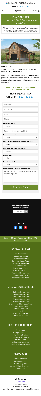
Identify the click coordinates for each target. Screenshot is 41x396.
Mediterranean (20, 266)
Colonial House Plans (20, 254)
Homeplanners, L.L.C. (20, 332)
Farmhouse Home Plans (20, 263)
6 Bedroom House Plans (21, 301)
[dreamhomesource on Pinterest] (25, 227)
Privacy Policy (5, 389)
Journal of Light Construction (20, 366)
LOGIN (34, 11)
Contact (24, 240)
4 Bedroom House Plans (21, 297)
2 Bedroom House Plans (21, 292)
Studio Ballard (20, 340)
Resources (22, 238)
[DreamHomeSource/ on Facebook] (15, 227)
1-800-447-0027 (20, 7)
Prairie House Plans (20, 268)
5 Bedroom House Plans (21, 299)
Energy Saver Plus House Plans (20, 304)
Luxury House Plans (20, 306)
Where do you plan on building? (14, 148)
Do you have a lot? (9, 135)
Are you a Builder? (9, 123)
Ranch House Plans (20, 270)
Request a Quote (20, 187)
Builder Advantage (20, 361)
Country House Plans (20, 256)
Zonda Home (20, 368)
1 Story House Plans (20, 313)
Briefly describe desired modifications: (17, 169)
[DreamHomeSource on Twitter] (20, 227)
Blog (30, 238)
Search (6, 238)
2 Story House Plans (20, 316)
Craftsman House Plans (20, 259)
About (16, 240)
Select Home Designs (20, 335)
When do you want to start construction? (18, 142)
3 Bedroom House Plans (21, 294)
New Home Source (20, 359)
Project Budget (8, 155)
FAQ (35, 238)
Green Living (20, 330)
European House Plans (20, 261)
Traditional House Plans (21, 273)
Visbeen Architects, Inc (20, 342)
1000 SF (20, 311)
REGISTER (26, 11)
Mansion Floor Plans (20, 309)
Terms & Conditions (17, 389)
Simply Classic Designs (20, 337)
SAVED (19, 11)
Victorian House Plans (20, 278)
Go (26, 211)
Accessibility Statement (33, 389)
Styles (13, 238)
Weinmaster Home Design (20, 344)
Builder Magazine (20, 363)
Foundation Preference (11, 162)
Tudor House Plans (20, 275)
